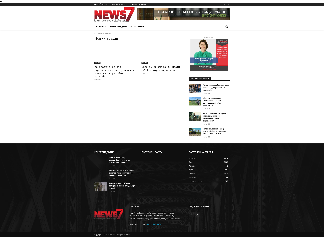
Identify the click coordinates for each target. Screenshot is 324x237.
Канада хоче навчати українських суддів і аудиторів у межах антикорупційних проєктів (114, 71)
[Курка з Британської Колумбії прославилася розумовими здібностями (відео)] (100, 173)
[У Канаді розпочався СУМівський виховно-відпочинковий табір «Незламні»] (195, 101)
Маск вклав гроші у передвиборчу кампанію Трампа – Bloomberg (119, 160)
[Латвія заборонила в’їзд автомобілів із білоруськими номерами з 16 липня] (195, 132)
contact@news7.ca (154, 224)
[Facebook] (224, 4)
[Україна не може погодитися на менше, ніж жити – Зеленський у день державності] (195, 116)
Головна (97, 33)
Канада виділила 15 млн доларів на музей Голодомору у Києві (122, 185)
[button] (227, 26)
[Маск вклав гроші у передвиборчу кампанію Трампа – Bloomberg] (100, 160)
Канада (97, 62)
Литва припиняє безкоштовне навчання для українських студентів (216, 87)
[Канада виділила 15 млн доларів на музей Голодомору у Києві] (100, 186)
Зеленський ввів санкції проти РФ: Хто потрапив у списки (160, 68)
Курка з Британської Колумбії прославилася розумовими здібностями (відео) (121, 172)
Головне (144, 62)
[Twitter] (228, 4)
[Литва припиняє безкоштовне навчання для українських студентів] (195, 88)
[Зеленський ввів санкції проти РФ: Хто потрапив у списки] (162, 53)
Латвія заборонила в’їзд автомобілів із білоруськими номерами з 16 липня (215, 131)
